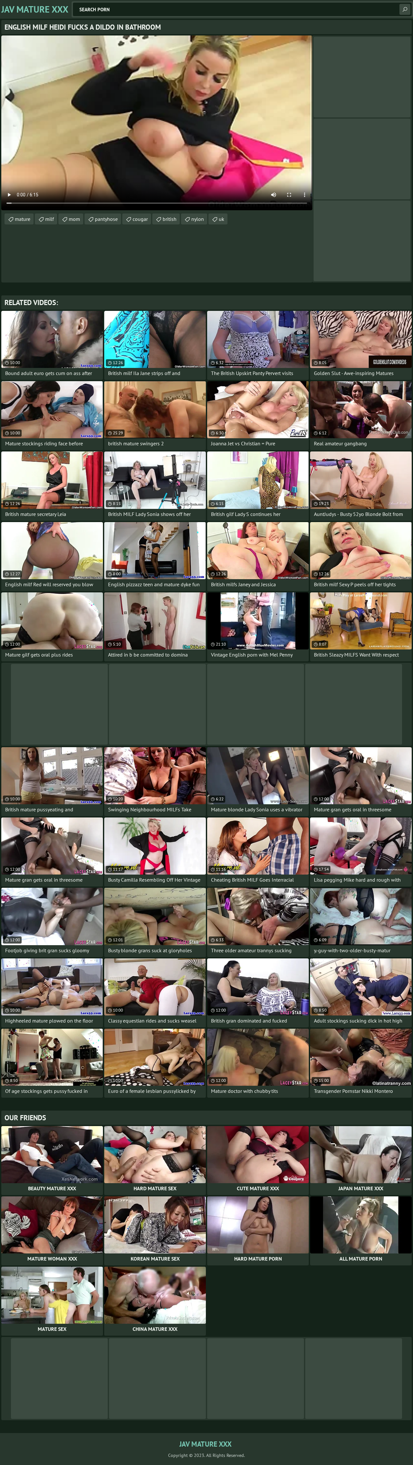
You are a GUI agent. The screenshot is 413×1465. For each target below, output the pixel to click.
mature (22, 219)
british (169, 219)
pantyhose (106, 219)
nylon (197, 219)
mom (74, 219)
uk (221, 219)
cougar (140, 219)
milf (49, 219)
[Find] (404, 9)
